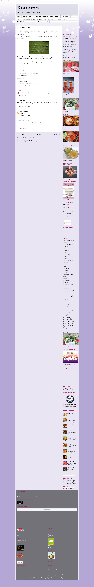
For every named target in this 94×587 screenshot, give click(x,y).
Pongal (64, 306)
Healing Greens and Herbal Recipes (26, 19)
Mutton (65, 302)
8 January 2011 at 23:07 (24, 106)
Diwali (64, 266)
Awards (65, 242)
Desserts (65, 264)
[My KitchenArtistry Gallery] (70, 482)
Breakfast (65, 250)
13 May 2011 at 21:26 (24, 125)
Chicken (65, 256)
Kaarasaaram (28, 7)
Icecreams (65, 288)
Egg (64, 272)
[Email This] (33, 73)
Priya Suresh (38, 62)
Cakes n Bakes (66, 254)
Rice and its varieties (43, 22)
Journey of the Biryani (28, 16)
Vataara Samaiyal (54, 16)
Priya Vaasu (56, 62)
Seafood (65, 316)
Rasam (64, 308)
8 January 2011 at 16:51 (24, 86)
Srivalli (50, 62)
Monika (24, 64)
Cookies (65, 262)
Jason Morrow (52, 578)
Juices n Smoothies (67, 290)
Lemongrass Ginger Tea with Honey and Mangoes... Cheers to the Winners (69, 439)
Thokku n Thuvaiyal (67, 322)
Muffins (65, 300)
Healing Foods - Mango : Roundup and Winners (71, 445)
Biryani (64, 246)
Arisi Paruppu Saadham (70, 456)
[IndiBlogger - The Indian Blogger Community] (20, 550)
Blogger (62, 578)
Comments (67, 223)
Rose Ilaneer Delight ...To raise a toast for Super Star (71, 463)
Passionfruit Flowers (71, 413)
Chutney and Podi (67, 260)
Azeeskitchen (22, 81)
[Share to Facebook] (36, 73)
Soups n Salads (66, 318)
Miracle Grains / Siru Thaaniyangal (26, 22)
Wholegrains (66, 328)
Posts (66, 221)
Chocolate (65, 258)
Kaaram (65, 292)
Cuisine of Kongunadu (42, 16)
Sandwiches (65, 312)
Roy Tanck (66, 210)
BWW (64, 252)
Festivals (65, 278)
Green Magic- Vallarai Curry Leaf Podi (71, 432)
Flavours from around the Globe (57, 19)
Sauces (64, 314)
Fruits (64, 282)
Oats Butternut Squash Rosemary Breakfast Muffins (71, 420)
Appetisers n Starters (67, 240)
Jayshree (19, 64)
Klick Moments (65, 16)
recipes (52, 544)
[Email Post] (31, 73)
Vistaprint (71, 390)
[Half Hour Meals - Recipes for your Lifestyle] (21, 540)
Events (64, 276)
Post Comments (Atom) (28, 138)
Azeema (44, 62)
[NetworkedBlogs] (47, 509)
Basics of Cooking (67, 244)
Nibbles (64, 304)
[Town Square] (20, 536)
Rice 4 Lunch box (67, 310)
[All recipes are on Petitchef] (20, 557)
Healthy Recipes (66, 284)
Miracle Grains (66, 298)
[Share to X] (35, 73)
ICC (64, 286)
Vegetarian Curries (67, 326)
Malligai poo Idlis (67, 296)
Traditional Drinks (67, 324)
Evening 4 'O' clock (67, 274)
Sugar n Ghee (66, 320)
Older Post (57, 134)
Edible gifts (65, 270)
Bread (64, 248)
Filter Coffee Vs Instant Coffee (70, 468)
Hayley (20, 100)
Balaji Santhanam (23, 120)
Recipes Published (41, 19)
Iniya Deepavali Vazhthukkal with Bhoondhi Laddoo (71, 451)
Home (18, 16)
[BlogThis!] (34, 73)
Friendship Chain (67, 280)
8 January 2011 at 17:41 (24, 95)
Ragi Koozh (70, 425)
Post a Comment (22, 128)
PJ (47, 62)
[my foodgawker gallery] (70, 483)
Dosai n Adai (66, 268)
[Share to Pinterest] (37, 73)
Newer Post (20, 134)
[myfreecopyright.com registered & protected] (27, 497)
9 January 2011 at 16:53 (24, 115)
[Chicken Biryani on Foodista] (20, 562)
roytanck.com (70, 216)
